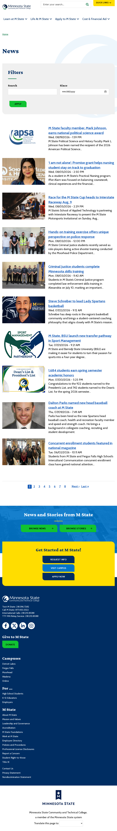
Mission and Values (11, 719)
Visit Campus (58, 568)
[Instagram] (31, 626)
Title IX (5, 762)
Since (63, 85)
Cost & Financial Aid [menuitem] (94, 19)
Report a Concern (11, 753)
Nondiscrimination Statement (16, 777)
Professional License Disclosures (18, 749)
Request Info (58, 559)
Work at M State (10, 736)
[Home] (16, 7)
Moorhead (7, 672)
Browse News (37, 528)
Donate (10, 644)
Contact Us (7, 768)
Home (5, 34)
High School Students (12, 693)
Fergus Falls (8, 668)
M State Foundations (12, 732)
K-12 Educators (9, 698)
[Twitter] (14, 626)
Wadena (6, 676)
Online (5, 681)
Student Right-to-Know (14, 757)
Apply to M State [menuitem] (65, 19)
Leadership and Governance (16, 723)
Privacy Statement (11, 772)
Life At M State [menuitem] (40, 19)
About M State (9, 715)
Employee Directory (12, 740)
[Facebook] (5, 626)
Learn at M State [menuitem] (13, 19)
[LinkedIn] (22, 626)
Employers (7, 702)
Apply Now (58, 576)
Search (12, 85)
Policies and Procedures (14, 745)
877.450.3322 (22, 609)
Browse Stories (76, 528)
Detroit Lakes (9, 663)
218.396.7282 (22, 606)
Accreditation (8, 727)
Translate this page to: (46, 823)
